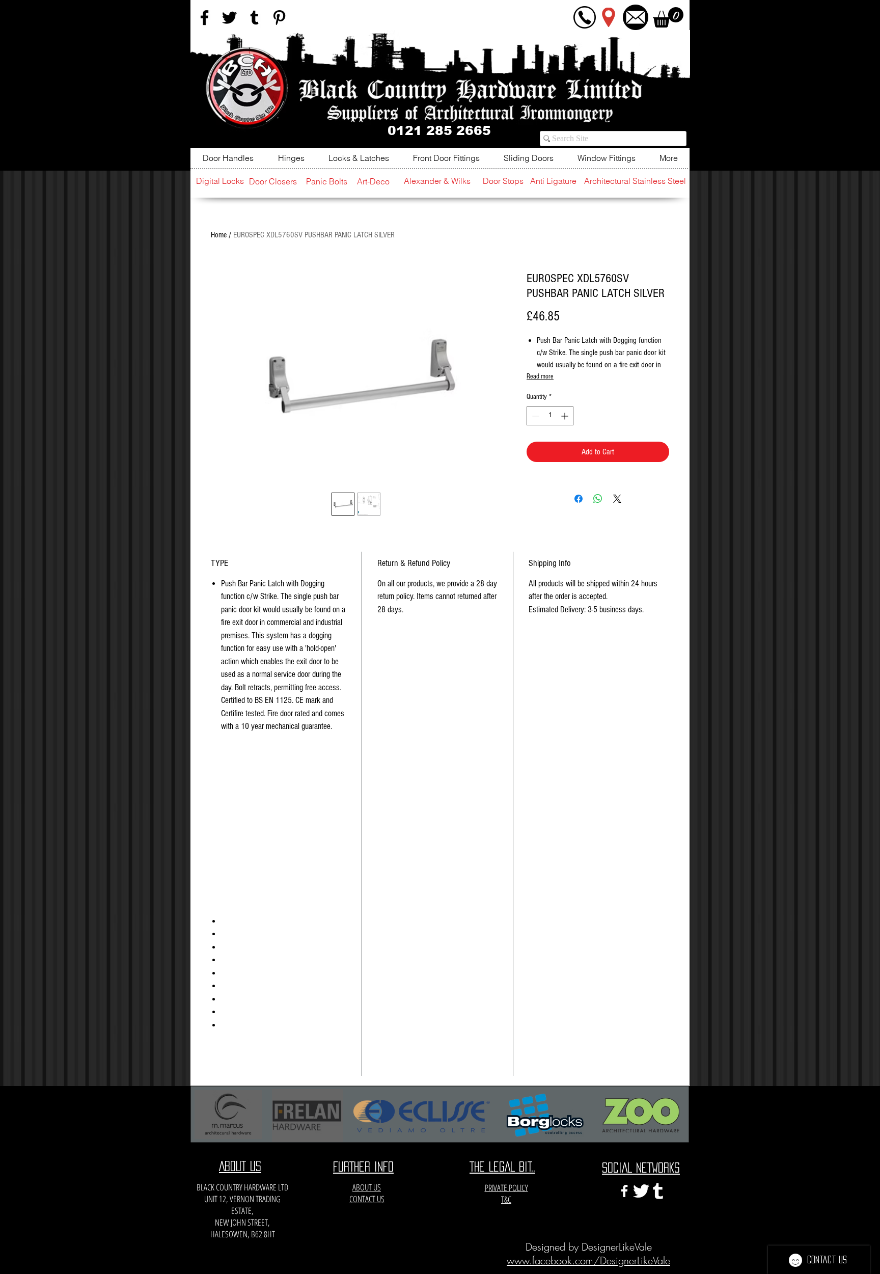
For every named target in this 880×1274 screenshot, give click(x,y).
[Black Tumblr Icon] (254, 18)
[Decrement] (534, 416)
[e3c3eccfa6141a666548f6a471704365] (658, 1191)
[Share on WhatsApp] (598, 499)
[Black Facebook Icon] (204, 18)
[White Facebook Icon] (624, 1191)
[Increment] (565, 416)
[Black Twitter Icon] (229, 18)
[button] (668, 17)
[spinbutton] (550, 416)
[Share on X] (617, 499)
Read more (540, 376)
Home (219, 234)
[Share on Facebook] (578, 499)
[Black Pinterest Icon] (279, 18)
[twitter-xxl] (641, 1191)
